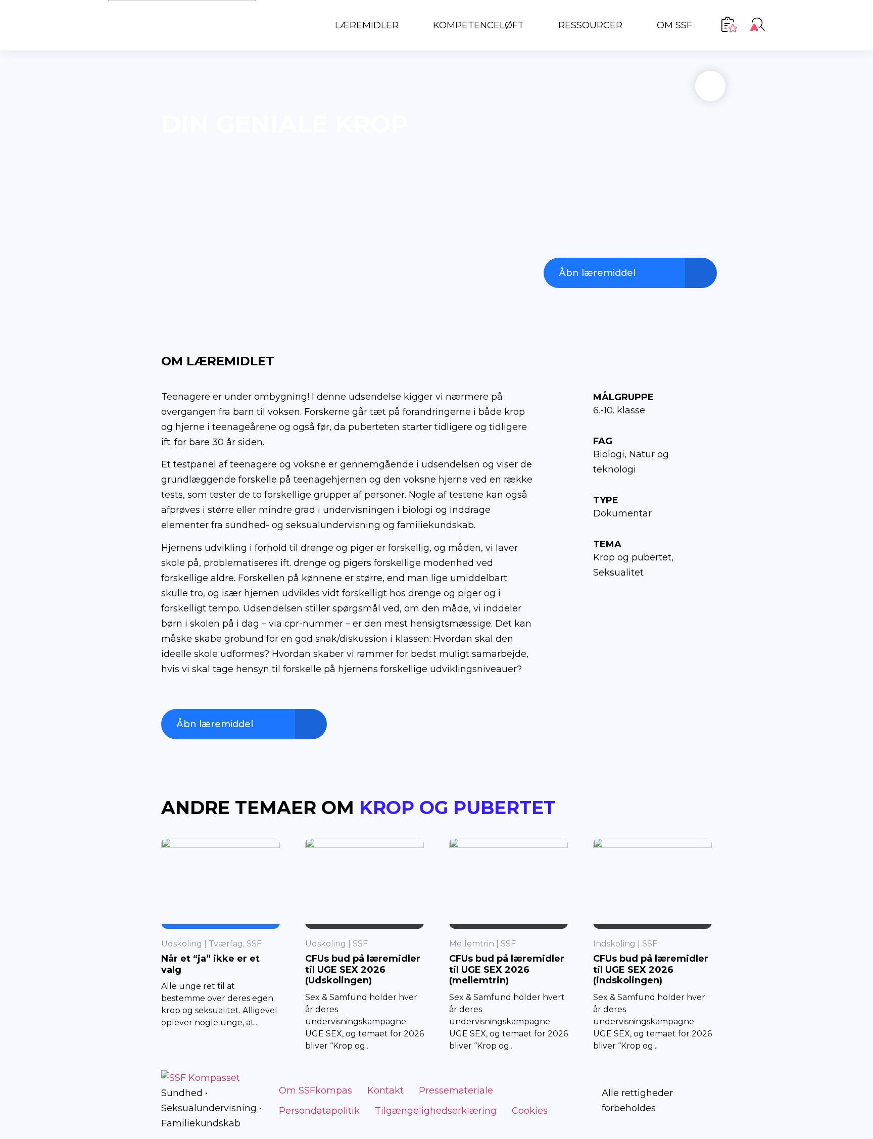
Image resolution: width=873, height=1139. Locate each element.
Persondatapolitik (319, 1110)
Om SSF (674, 25)
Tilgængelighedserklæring (436, 1110)
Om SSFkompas (315, 1090)
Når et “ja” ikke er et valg (210, 964)
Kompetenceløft (478, 25)
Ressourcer (590, 25)
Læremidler (367, 25)
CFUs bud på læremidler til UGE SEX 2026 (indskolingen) (650, 969)
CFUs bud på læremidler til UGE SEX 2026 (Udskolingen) (362, 969)
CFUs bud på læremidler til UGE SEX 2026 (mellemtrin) (506, 969)
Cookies (530, 1110)
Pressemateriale (456, 1090)
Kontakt (385, 1090)
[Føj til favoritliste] (710, 86)
